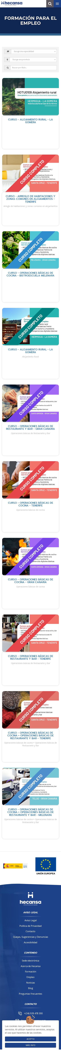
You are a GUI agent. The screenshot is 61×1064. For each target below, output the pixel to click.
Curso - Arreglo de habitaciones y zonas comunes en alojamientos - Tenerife (30, 199)
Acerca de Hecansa (30, 966)
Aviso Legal (31, 920)
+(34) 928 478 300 (33, 1013)
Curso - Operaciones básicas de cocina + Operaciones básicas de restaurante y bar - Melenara (30, 812)
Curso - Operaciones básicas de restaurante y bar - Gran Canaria (30, 427)
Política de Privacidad (30, 925)
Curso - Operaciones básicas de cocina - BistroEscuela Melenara (30, 274)
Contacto (30, 931)
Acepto (30, 1039)
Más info (30, 1045)
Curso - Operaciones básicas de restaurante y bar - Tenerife (30, 657)
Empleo (30, 977)
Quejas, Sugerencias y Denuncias (30, 936)
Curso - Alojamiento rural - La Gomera (30, 121)
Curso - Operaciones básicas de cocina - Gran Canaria (30, 581)
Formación (30, 971)
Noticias (30, 982)
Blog (30, 988)
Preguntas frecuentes (30, 993)
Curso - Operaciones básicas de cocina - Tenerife (30, 504)
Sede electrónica (30, 960)
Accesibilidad (30, 942)
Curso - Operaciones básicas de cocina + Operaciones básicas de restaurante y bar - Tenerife (30, 735)
